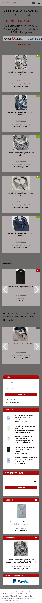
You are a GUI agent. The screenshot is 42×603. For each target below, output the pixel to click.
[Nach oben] (35, 599)
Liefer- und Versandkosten (22, 592)
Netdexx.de (14, 600)
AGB (20, 594)
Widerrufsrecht (7, 592)
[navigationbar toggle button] (39, 3)
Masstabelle (28, 596)
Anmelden (21, 394)
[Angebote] (36, 500)
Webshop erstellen (8, 598)
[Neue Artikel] (36, 538)
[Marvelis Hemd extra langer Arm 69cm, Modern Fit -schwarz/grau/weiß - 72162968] (21, 548)
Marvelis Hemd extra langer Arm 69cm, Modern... (21, 73)
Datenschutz (28, 594)
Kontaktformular (16, 596)
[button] (5, 289)
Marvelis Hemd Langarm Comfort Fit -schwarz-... (21, 288)
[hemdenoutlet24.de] (8, 3)
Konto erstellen (10, 399)
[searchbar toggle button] (28, 3)
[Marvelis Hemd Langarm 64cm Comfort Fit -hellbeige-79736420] (21, 511)
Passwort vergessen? (12, 402)
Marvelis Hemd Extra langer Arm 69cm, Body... (21, 345)
